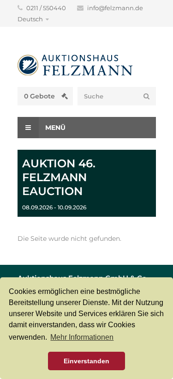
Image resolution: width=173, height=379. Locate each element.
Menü (54, 127)
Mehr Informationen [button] (81, 337)
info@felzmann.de (115, 8)
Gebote (40, 96)
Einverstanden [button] (86, 361)
